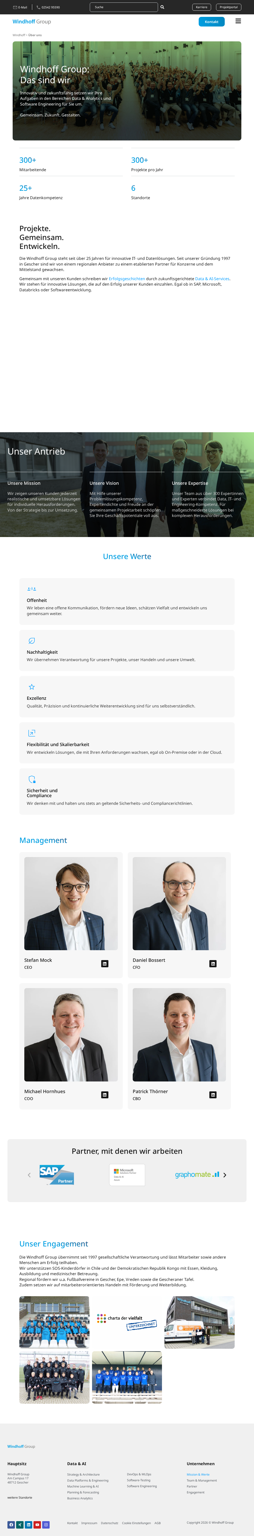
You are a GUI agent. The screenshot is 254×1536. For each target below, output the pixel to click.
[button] (29, 1175)
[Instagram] (46, 1525)
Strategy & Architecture (83, 1474)
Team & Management (202, 1480)
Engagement (195, 1492)
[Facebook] (11, 1525)
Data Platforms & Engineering (87, 1480)
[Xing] (20, 1525)
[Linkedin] (104, 963)
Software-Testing (138, 1480)
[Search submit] (161, 7)
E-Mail (22, 7)
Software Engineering (142, 1486)
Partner (192, 1486)
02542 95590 (51, 7)
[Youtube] (37, 1525)
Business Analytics (80, 1498)
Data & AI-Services (212, 278)
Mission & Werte (198, 1474)
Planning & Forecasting (83, 1492)
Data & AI (76, 1463)
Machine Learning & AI (83, 1486)
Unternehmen (201, 1463)
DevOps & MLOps (139, 1474)
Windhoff (19, 35)
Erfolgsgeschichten (127, 278)
